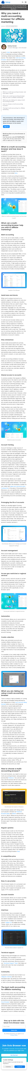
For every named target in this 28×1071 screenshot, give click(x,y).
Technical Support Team (11, 963)
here (16, 173)
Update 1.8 (8, 922)
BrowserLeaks (5, 813)
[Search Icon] (22, 2)
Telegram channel (6, 976)
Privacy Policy (13, 1035)
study (8, 52)
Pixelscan (11, 778)
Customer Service (14, 1048)
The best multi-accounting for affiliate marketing (14, 108)
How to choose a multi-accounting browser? (13, 104)
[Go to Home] (5, 2)
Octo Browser (5, 1002)
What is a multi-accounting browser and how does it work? (14, 92)
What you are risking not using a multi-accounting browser (14, 100)
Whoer (14, 813)
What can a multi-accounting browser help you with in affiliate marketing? (14, 96)
